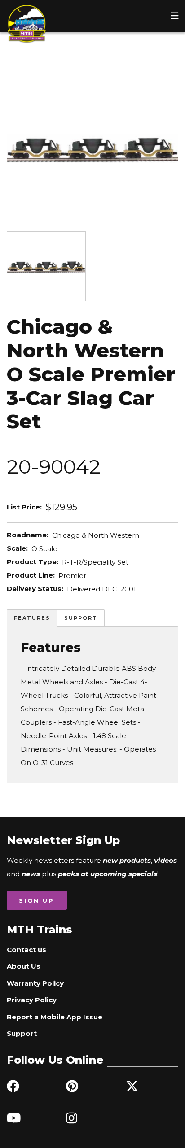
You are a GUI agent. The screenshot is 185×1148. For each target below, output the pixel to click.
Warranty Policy (35, 983)
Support (80, 618)
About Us (23, 966)
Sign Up (36, 900)
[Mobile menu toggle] (175, 15)
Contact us (26, 949)
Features (32, 618)
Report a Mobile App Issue (54, 1017)
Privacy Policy (32, 1000)
